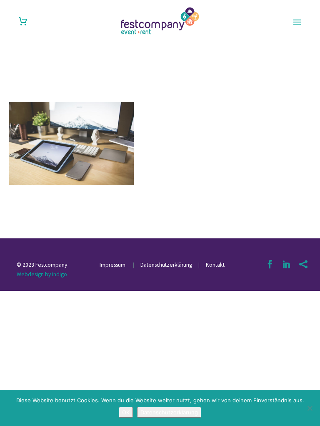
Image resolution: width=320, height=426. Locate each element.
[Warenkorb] (22, 21)
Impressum (113, 264)
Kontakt (215, 264)
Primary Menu (297, 22)
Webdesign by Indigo (42, 274)
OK (126, 412)
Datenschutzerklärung (165, 264)
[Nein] (309, 408)
